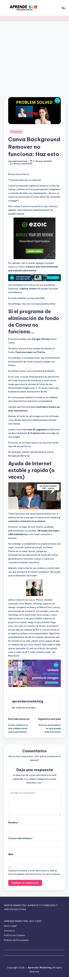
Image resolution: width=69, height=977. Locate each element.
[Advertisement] (34, 57)
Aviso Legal (10, 925)
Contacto (9, 930)
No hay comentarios (23, 164)
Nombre (13, 822)
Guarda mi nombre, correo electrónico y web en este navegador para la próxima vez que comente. (34, 872)
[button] (24, 707)
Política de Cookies (14, 935)
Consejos (16, 131)
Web (10, 854)
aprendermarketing (27, 701)
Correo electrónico (20, 838)
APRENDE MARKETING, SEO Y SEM (22, 921)
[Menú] (63, 8)
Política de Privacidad (16, 940)
